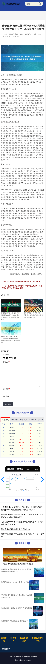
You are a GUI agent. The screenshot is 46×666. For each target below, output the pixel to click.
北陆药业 (12, 445)
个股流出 (32, 419)
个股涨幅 (5, 419)
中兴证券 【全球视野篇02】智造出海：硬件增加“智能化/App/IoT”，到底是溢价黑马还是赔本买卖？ (21, 508)
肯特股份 (12, 433)
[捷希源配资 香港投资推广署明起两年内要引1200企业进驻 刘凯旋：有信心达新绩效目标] (11, 305)
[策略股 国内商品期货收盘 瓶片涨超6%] (33, 624)
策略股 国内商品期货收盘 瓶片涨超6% (15, 529)
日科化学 (12, 448)
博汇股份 (12, 430)
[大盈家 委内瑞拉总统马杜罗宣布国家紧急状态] (22, 555)
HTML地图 (33, 656)
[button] (2, 479)
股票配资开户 (24, 639)
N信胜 (12, 427)
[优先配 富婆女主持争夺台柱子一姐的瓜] (34, 585)
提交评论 (8, 404)
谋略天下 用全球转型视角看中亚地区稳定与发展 (24, 281)
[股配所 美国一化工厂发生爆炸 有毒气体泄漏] (38, 611)
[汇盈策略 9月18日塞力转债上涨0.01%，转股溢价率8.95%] (39, 598)
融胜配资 (4, 639)
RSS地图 (27, 656)
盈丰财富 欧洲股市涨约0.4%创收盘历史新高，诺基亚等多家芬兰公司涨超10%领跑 (22, 287)
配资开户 (13, 639)
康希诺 (11, 436)
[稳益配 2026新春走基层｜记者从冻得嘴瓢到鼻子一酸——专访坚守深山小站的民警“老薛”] (11, 328)
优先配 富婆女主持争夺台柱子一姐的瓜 (15, 582)
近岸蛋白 (12, 439)
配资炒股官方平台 (38, 639)
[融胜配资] (11, 3)
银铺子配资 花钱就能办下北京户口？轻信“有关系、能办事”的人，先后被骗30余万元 (22, 515)
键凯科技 (12, 442)
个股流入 (23, 419)
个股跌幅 (14, 419)
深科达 (11, 451)
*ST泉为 (11, 454)
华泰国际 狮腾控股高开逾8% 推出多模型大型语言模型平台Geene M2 (17, 570)
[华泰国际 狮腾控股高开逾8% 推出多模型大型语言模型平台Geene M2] (39, 572)
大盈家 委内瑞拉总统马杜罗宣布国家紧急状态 (18, 564)
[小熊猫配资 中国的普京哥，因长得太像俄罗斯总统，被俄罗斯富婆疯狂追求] (33, 305)
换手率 (40, 419)
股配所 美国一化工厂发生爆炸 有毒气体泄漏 (16, 608)
